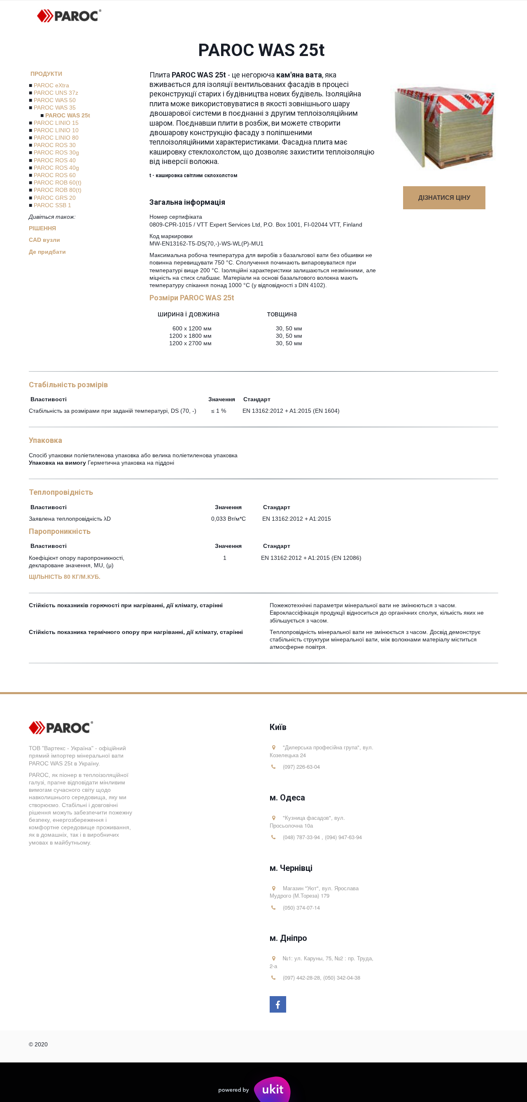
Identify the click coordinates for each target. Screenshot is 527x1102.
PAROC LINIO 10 (56, 130)
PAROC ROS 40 (55, 160)
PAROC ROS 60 (55, 175)
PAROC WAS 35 (55, 107)
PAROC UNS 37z (56, 92)
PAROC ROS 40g (56, 167)
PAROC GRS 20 (55, 197)
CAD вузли (45, 239)
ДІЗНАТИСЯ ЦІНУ (444, 197)
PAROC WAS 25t (67, 115)
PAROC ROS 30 (55, 145)
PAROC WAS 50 (55, 100)
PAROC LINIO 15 (56, 122)
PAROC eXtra (51, 85)
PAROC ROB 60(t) (58, 182)
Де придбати (48, 251)
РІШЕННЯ (42, 228)
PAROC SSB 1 (52, 205)
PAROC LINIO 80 (56, 137)
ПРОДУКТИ (46, 73)
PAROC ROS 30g (56, 152)
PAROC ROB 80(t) (58, 190)
